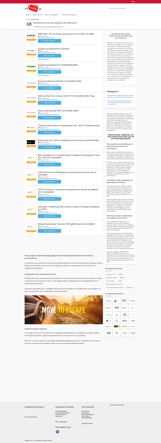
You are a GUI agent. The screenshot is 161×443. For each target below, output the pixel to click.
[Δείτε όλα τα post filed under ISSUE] (124, 326)
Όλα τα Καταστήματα (69, 15)
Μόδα (120, 274)
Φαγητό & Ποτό (111, 274)
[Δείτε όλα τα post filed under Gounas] (108, 321)
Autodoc (53, 52)
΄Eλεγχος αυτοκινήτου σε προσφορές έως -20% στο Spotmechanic (69, 125)
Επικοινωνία (85, 411)
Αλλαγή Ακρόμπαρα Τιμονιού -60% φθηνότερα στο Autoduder (66, 224)
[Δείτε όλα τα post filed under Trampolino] (108, 315)
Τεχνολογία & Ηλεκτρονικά (114, 287)
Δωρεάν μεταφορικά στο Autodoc (54, 49)
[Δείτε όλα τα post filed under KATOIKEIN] (124, 315)
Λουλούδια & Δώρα (61, 411)
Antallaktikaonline (56, 68)
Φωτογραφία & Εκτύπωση (114, 284)
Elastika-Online (55, 85)
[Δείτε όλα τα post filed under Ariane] (116, 308)
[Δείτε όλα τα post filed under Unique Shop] (124, 308)
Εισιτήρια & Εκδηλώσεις (62, 413)
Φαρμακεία (129, 287)
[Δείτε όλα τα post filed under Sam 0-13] (124, 301)
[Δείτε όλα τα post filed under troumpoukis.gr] (108, 326)
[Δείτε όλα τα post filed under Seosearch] (116, 333)
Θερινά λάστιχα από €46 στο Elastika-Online (58, 111)
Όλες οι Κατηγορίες (51, 15)
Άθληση (122, 278)
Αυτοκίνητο (59, 416)
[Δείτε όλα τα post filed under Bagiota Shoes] (108, 308)
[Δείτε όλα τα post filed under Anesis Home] (116, 315)
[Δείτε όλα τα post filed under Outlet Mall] (132, 326)
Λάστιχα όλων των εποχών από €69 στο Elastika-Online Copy (66, 96)
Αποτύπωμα (85, 413)
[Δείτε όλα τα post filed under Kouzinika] (132, 301)
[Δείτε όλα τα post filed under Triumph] (132, 333)
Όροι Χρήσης (85, 416)
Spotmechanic (55, 129)
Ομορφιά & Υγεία (111, 278)
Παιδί (120, 281)
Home (28, 19)
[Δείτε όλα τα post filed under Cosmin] (132, 321)
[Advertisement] (64, 240)
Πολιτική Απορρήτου (88, 414)
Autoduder (54, 161)
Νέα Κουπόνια (37, 15)
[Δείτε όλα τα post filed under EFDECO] (108, 301)
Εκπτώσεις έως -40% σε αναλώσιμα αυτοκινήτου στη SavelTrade (68, 140)
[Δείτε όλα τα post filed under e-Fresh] (132, 308)
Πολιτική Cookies (87, 418)
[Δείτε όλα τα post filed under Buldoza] (124, 321)
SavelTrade (54, 144)
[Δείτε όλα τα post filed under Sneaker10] (116, 326)
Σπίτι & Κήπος (110, 281)
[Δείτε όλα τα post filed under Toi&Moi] (124, 333)
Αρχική (28, 15)
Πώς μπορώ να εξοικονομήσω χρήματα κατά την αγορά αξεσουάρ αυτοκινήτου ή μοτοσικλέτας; (119, 102)
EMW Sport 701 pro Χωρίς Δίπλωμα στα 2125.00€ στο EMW (66, 34)
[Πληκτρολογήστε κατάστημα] (134, 8)
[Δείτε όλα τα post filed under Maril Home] (116, 301)
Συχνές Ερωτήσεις (87, 423)
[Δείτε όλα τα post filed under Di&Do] (108, 333)
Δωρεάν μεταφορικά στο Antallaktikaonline (58, 65)
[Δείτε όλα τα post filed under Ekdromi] (132, 315)
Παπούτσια (63, 414)
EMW (52, 37)
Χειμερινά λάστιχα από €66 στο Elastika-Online (60, 81)
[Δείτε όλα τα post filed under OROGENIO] (116, 321)
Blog (133, 2)
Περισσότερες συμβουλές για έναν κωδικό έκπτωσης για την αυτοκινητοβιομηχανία (120, 96)
